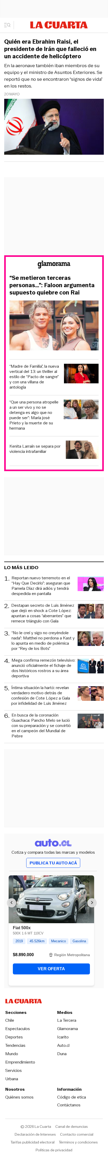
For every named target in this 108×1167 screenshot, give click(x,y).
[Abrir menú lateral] (9, 25)
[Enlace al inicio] (54, 265)
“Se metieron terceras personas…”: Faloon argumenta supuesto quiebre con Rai (52, 285)
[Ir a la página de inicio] (59, 25)
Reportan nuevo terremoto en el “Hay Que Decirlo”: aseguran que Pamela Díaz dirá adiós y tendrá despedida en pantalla (41, 585)
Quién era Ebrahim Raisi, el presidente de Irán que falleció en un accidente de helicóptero (50, 49)
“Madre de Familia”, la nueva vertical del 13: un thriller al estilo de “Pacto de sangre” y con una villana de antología (34, 377)
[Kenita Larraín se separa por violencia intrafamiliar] (82, 450)
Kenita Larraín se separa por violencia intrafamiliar (35, 449)
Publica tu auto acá (53, 863)
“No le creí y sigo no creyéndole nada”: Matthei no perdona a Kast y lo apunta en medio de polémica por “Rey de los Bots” (43, 640)
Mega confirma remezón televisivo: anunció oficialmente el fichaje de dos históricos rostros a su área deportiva (43, 668)
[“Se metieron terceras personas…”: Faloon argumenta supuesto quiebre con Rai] (54, 326)
